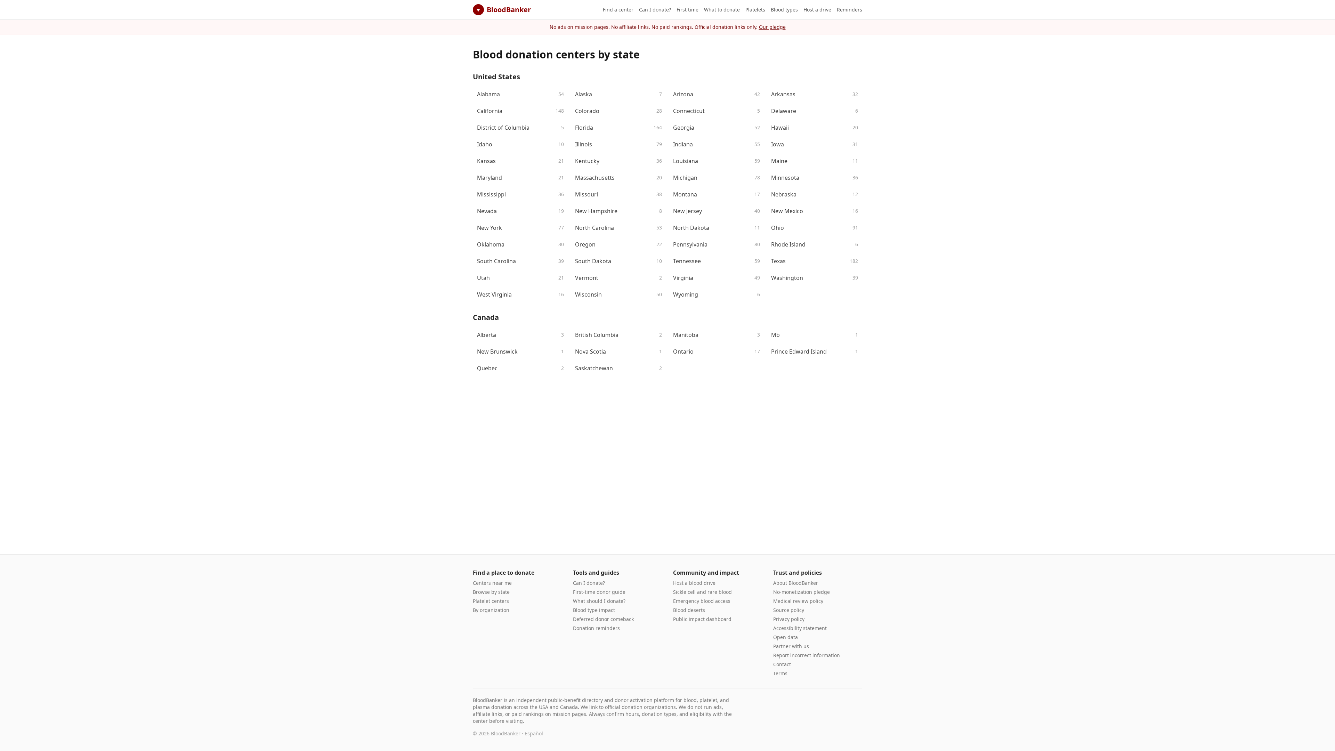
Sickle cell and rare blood (702, 592)
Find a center (618, 9)
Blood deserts (689, 610)
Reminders (849, 9)
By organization (491, 610)
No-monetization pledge (801, 592)
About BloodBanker (795, 583)
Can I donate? (655, 9)
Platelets (755, 9)
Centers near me (492, 583)
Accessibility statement (800, 628)
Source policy (788, 610)
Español (534, 733)
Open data (785, 637)
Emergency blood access (701, 601)
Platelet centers (491, 601)
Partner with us (791, 646)
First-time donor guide (599, 592)
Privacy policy (788, 619)
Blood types (784, 9)
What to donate (722, 9)
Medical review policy (798, 601)
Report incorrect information (806, 655)
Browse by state (491, 592)
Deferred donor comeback (603, 619)
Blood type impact (594, 610)
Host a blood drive (694, 583)
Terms (780, 673)
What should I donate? (599, 601)
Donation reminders (596, 628)
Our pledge (772, 27)
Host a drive (817, 9)
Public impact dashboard (702, 619)
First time (687, 9)
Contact (782, 664)
